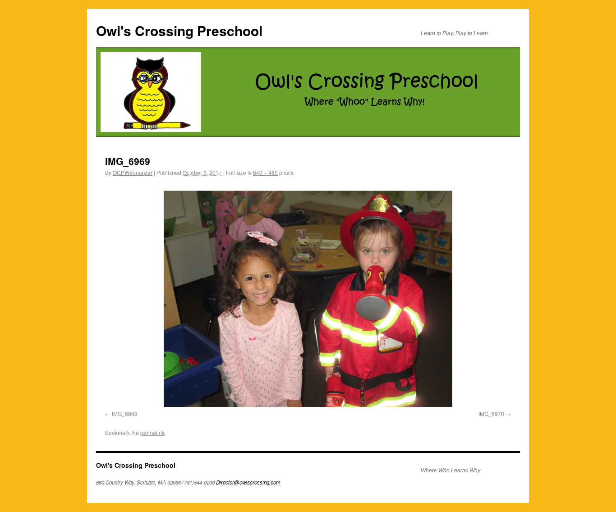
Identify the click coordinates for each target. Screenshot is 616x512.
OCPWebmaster (132, 172)
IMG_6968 (125, 413)
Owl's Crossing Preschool (179, 30)
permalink (152, 432)
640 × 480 (265, 172)
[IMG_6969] (308, 299)
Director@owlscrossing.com (248, 482)
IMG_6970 (491, 413)
